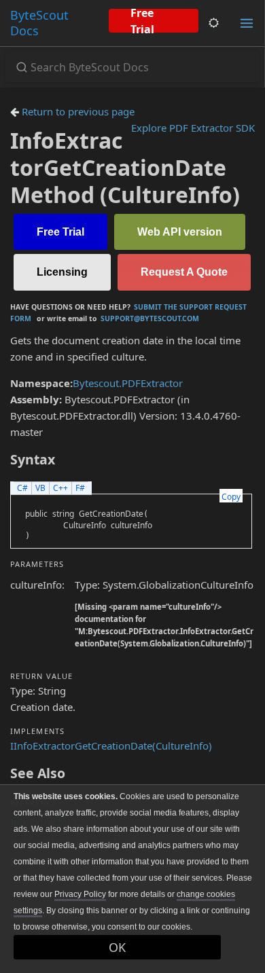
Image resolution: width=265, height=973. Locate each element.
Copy (231, 496)
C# (22, 488)
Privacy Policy (80, 894)
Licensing (62, 272)
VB (40, 488)
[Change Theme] (213, 23)
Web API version (179, 232)
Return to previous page (77, 111)
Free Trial (142, 21)
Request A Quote (184, 272)
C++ (60, 488)
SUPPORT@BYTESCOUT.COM (150, 318)
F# (80, 488)
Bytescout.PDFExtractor (128, 383)
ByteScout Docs (39, 23)
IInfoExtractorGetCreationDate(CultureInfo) (111, 745)
